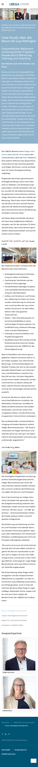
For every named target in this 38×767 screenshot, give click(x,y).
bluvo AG (9, 72)
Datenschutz (8, 754)
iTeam (25, 158)
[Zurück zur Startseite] (19, 4)
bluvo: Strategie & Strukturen (14, 611)
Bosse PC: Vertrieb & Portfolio (14, 620)
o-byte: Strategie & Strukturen (15, 616)
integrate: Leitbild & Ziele (12, 625)
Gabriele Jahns (17, 155)
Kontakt (6, 750)
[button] (3, 4)
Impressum (21, 750)
